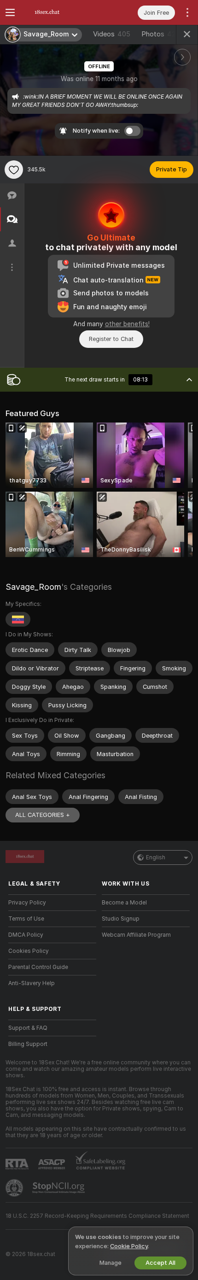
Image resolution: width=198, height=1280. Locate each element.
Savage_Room (33, 587)
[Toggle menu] (10, 12)
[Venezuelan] (18, 619)
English (155, 857)
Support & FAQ (27, 1028)
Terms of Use (26, 919)
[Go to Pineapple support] (15, 1188)
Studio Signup (121, 919)
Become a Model (124, 902)
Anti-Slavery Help (31, 983)
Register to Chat (111, 338)
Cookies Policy (28, 951)
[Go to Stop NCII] (59, 1187)
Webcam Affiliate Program (136, 935)
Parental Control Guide (38, 967)
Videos (111, 34)
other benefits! (127, 324)
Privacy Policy (27, 902)
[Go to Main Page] (59, 12)
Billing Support (27, 1044)
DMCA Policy (25, 935)
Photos (158, 34)
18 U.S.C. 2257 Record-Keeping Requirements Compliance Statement (97, 1216)
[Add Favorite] (14, 169)
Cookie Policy (129, 1246)
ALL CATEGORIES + (42, 814)
